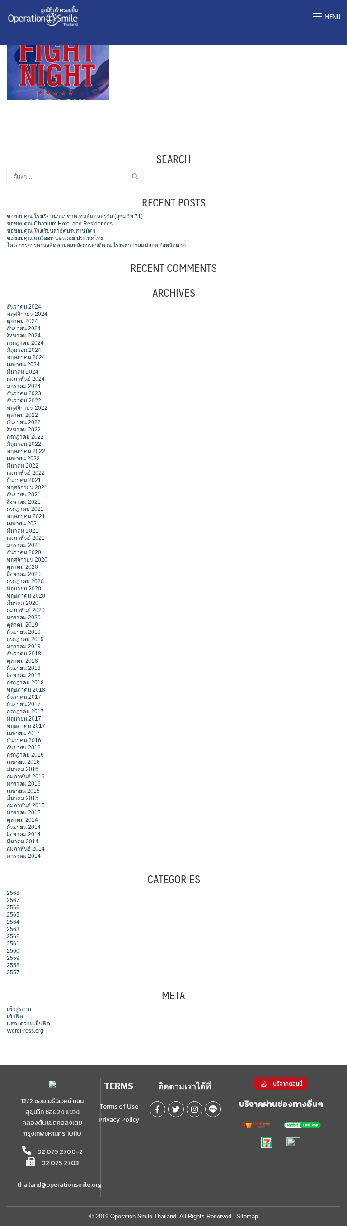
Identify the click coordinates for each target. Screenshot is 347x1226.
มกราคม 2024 (24, 386)
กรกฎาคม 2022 (25, 437)
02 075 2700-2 (59, 1151)
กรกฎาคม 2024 (25, 343)
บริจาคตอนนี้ (287, 1084)
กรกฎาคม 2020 (25, 581)
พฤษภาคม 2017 (26, 726)
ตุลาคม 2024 (22, 321)
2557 (13, 972)
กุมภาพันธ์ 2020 (26, 610)
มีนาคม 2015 (22, 798)
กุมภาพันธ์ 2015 (26, 805)
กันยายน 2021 (24, 494)
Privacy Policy (118, 1119)
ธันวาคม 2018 (24, 653)
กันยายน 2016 (24, 747)
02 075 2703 (59, 1163)
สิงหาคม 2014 (24, 834)
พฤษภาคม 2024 (26, 357)
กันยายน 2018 (24, 668)
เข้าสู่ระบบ (19, 1009)
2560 (13, 951)
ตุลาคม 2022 (22, 415)
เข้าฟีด (15, 1016)
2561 (13, 944)
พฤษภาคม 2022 (26, 451)
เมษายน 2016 (23, 762)
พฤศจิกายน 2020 (27, 560)
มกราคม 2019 (24, 646)
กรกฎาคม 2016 (25, 755)
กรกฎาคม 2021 (25, 509)
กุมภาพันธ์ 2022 (26, 473)
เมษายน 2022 (23, 458)
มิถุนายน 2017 (24, 719)
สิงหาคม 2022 (24, 429)
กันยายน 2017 (24, 704)
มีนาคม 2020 (22, 603)
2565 (13, 915)
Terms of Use (118, 1106)
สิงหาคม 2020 (24, 574)
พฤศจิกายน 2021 (27, 487)
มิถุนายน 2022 (24, 444)
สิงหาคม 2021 (24, 502)
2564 (13, 922)
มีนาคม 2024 (22, 372)
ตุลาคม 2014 (22, 820)
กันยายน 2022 (24, 422)
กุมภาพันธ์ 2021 (26, 538)
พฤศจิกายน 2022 (27, 408)
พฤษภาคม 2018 (26, 690)
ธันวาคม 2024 (24, 307)
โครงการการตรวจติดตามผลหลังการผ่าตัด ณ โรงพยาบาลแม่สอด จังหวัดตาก (96, 245)
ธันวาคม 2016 (24, 740)
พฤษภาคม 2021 (26, 516)
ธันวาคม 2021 (24, 480)
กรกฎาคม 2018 (25, 682)
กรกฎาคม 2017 (25, 711)
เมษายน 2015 (23, 791)
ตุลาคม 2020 (22, 567)
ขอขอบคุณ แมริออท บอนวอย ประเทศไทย (55, 238)
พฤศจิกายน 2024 (27, 314)
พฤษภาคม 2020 (26, 596)
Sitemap (247, 1216)
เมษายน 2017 (23, 733)
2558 (13, 965)
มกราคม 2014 (24, 856)
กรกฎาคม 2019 (25, 639)
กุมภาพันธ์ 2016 (26, 776)
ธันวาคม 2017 (24, 697)
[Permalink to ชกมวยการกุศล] (58, 61)
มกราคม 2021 (24, 545)
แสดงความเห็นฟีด (28, 1023)
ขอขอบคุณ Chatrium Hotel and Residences (60, 223)
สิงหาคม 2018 (24, 675)
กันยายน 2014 (24, 827)
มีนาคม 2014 (22, 841)
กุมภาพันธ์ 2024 (26, 379)
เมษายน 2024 (23, 364)
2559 (13, 958)
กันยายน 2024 (24, 328)
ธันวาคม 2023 (24, 393)
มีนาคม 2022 (22, 466)
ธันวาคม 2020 (24, 552)
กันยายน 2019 (24, 632)
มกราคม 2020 (24, 617)
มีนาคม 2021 (22, 531)
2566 (13, 907)
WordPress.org (25, 1031)
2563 (13, 929)
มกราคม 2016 (24, 784)
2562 (13, 936)
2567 (13, 900)
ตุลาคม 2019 (22, 625)
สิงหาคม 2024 (24, 335)
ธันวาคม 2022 (24, 401)
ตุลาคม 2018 (22, 661)
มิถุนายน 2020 (24, 588)
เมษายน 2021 (23, 523)
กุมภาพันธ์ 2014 (26, 849)
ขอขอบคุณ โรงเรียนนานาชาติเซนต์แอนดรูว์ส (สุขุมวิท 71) (75, 216)
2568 (13, 893)
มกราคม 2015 (24, 813)
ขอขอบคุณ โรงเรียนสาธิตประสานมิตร (51, 231)
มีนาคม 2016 (22, 769)
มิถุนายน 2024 (24, 350)
